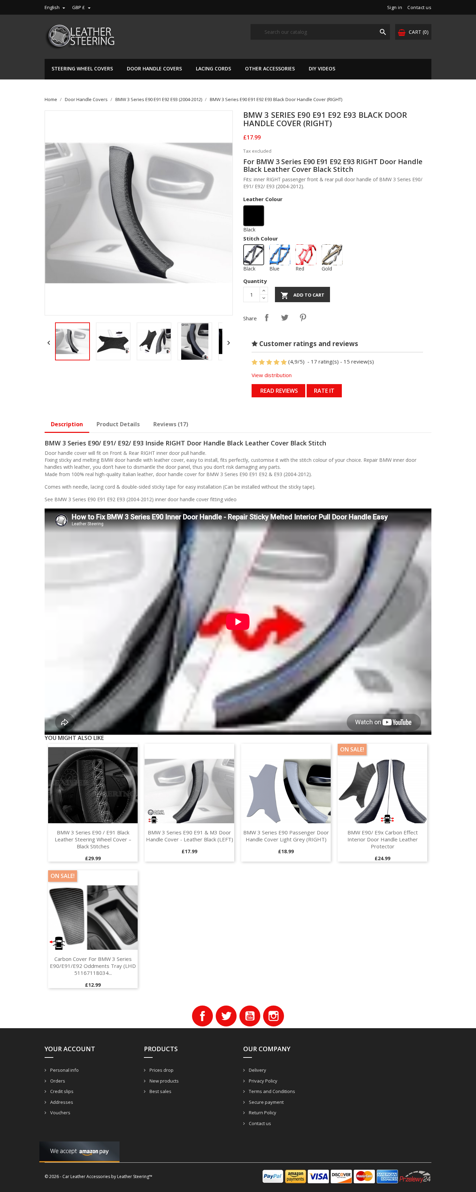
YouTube (249, 1016)
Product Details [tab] (118, 424)
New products (163, 1081)
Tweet (285, 317)
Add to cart (302, 295)
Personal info (64, 1070)
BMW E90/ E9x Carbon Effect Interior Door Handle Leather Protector (382, 839)
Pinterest (303, 317)
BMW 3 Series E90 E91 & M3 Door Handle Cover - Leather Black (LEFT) (189, 836)
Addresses (61, 1102)
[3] (269, 362)
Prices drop (161, 1070)
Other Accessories (270, 68)
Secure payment (266, 1102)
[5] (284, 362)
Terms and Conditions (271, 1091)
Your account (70, 1049)
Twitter (226, 1016)
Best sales (159, 1091)
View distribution (272, 375)
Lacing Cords (213, 68)
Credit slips (61, 1091)
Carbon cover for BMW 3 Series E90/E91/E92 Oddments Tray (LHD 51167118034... (93, 965)
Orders (57, 1081)
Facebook (202, 1016)
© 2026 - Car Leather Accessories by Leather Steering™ (98, 1176)
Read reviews (278, 391)
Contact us (419, 7)
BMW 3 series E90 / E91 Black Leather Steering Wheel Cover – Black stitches (93, 839)
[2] (262, 362)
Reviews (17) (170, 424)
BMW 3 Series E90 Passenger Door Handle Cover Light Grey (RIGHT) (286, 836)
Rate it (324, 391)
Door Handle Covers (154, 68)
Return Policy (262, 1112)
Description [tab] (67, 424)
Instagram (273, 1016)
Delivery (257, 1070)
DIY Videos (322, 68)
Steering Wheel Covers (82, 68)
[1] (255, 362)
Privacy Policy (262, 1081)
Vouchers (59, 1112)
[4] (276, 362)
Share (267, 317)
